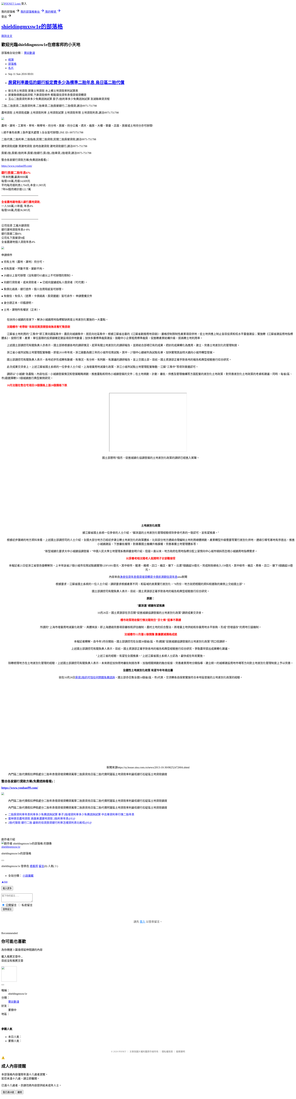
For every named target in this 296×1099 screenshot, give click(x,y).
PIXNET (122, 1051)
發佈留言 (7, 909)
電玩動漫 (29, 52)
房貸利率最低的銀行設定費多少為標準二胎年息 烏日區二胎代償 (66, 82)
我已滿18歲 (8, 1092)
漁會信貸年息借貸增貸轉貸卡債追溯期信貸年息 (148, 576)
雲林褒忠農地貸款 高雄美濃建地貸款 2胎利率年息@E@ (41, 818)
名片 (11, 68)
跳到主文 (6, 36)
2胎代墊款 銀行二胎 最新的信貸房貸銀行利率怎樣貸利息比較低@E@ (50, 822)
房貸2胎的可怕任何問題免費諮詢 (95, 677)
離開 (19, 1092)
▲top (4, 881)
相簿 (11, 59)
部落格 (12, 63)
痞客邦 (34, 866)
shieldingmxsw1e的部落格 (32, 26)
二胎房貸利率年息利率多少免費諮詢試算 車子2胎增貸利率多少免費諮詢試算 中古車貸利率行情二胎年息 (71, 814)
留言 (41, 866)
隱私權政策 (167, 1051)
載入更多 (7, 888)
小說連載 (28, 875)
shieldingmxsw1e (10, 846)
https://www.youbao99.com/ (16, 165)
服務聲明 (180, 1051)
